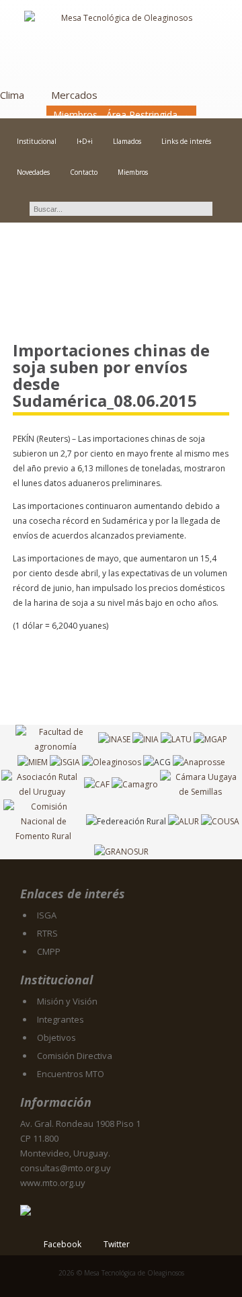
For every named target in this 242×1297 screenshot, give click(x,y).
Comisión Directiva (74, 1056)
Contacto (83, 172)
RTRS (47, 933)
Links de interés (186, 141)
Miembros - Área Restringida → (121, 114)
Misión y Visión (67, 1001)
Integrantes (60, 1019)
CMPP (49, 951)
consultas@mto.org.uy (65, 1168)
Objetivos (56, 1037)
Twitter (117, 1244)
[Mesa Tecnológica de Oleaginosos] (121, 44)
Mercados (74, 95)
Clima (12, 95)
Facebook (62, 1244)
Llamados (127, 141)
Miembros (133, 172)
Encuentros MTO (70, 1074)
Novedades (33, 172)
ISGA (46, 915)
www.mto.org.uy (52, 1183)
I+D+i (85, 141)
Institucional (36, 141)
